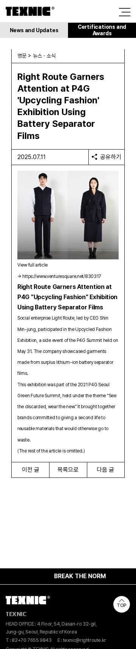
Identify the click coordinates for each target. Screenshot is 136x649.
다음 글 (105, 469)
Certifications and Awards (102, 30)
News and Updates (34, 30)
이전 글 (30, 469)
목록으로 (68, 469)
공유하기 (110, 157)
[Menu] (124, 12)
